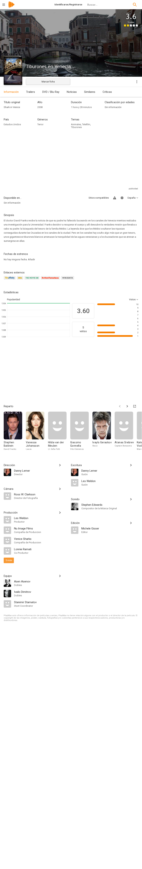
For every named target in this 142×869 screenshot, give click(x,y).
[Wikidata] (68, 280)
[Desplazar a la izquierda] (120, 406)
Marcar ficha (48, 81)
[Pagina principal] (11, 7)
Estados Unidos (12, 124)
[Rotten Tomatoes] (51, 280)
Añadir (31, 259)
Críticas (107, 92)
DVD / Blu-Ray (50, 92)
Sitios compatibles (99, 197)
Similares (89, 92)
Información (11, 92)
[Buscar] (135, 4)
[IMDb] (20, 280)
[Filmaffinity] (10, 280)
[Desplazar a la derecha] (127, 406)
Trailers (30, 92)
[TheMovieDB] (32, 280)
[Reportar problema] (114, 198)
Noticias (72, 92)
